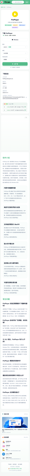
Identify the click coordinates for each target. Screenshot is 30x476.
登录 (27, 2)
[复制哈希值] (26, 97)
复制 (25, 106)
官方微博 (20, 464)
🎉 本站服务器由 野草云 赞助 (15, 468)
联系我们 (15, 464)
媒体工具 (3, 7)
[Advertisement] (15, 134)
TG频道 (10, 464)
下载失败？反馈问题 (16, 67)
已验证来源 (9, 25)
